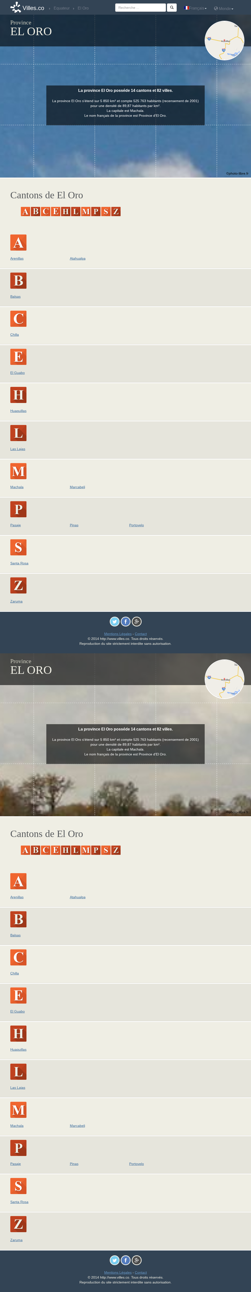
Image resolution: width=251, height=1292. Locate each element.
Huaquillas (18, 411)
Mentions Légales (118, 634)
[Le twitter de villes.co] (115, 621)
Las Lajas (17, 449)
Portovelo (136, 525)
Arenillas (17, 258)
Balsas (15, 296)
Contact (141, 634)
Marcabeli (77, 487)
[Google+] (137, 621)
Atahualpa (78, 258)
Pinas (74, 525)
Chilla (14, 335)
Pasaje (15, 525)
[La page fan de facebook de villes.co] (126, 621)
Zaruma (16, 601)
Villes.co (33, 8)
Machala (17, 487)
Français (196, 8)
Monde (224, 9)
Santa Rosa (19, 563)
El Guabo (17, 373)
